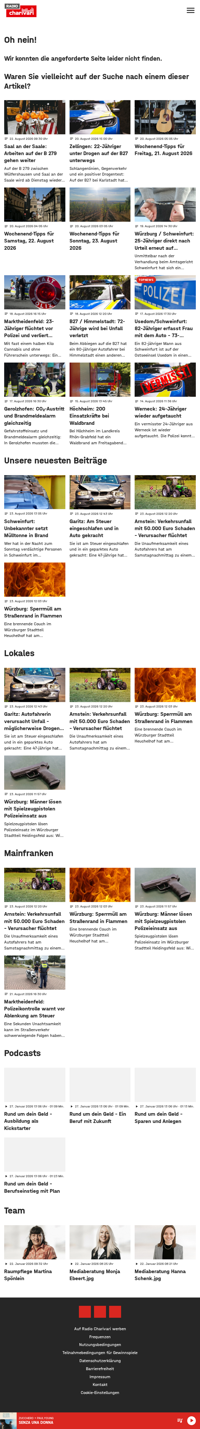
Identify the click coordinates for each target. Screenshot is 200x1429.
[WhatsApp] (115, 1312)
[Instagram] (100, 1312)
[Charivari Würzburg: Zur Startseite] (20, 10)
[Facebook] (85, 1312)
